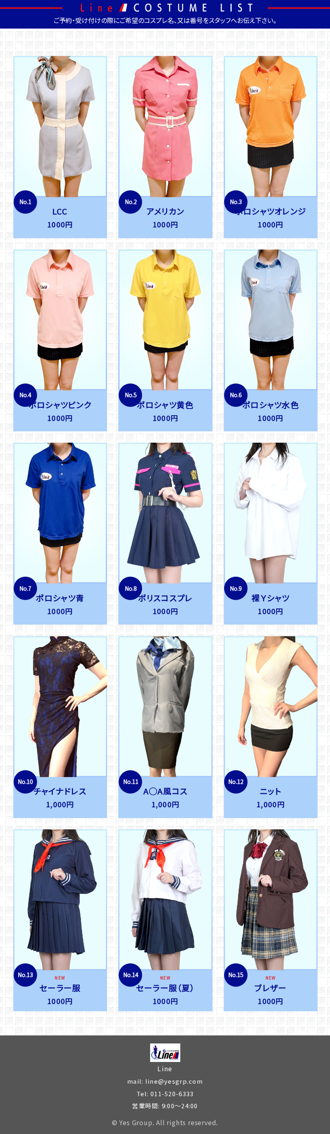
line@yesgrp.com (172, 1081)
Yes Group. (136, 1122)
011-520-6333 (171, 1093)
